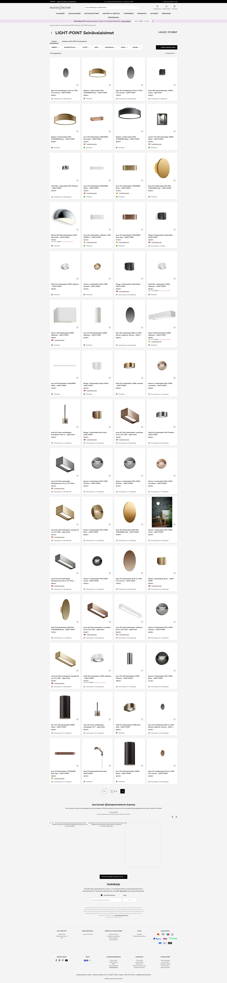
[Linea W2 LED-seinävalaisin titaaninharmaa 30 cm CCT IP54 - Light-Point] (65, 568)
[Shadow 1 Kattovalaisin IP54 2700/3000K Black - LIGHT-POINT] (129, 127)
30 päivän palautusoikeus (139, 936)
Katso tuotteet (126, 21)
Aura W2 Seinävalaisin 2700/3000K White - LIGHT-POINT (95, 187)
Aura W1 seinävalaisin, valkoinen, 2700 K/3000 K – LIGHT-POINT (97, 236)
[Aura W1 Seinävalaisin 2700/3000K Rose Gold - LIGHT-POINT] (129, 225)
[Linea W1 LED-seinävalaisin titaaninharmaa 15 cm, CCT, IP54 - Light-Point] (65, 471)
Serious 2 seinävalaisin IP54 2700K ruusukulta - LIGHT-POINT (160, 482)
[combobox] (112, 7)
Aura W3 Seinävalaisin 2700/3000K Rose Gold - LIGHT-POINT (63, 772)
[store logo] (60, 7)
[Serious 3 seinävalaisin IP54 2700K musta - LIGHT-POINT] (162, 520)
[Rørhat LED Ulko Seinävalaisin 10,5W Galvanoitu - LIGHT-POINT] (65, 225)
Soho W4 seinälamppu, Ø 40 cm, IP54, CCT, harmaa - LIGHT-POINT (129, 92)
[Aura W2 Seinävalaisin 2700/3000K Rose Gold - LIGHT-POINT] (97, 127)
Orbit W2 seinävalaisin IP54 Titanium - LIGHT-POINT (161, 433)
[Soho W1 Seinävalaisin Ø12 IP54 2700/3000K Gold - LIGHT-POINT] (162, 176)
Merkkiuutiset (139, 963)
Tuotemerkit (64, 25)
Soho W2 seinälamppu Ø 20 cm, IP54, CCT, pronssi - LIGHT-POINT (161, 772)
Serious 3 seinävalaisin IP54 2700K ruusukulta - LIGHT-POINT (160, 384)
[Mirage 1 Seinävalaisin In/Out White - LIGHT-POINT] (97, 373)
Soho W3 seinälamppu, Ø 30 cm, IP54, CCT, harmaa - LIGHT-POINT (64, 92)
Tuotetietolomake (92, 144)
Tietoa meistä (113, 960)
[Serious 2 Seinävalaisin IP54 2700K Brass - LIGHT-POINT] (97, 520)
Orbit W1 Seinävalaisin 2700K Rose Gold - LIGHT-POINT (128, 726)
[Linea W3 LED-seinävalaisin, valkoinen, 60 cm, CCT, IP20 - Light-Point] (129, 617)
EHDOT (113, 963)
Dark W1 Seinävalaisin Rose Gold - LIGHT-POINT (95, 772)
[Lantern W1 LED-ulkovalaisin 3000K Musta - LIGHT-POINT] (162, 127)
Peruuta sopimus (113, 939)
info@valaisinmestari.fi (61, 936)
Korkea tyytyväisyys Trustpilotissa (66, 1)
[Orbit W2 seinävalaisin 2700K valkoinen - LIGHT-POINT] (97, 666)
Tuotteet (54, 41)
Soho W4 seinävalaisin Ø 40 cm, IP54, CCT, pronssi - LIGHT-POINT (129, 580)
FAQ (62, 938)
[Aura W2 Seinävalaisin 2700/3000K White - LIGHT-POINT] (97, 176)
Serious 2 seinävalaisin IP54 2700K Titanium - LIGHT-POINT (95, 482)
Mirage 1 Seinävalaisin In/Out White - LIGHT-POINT (96, 384)
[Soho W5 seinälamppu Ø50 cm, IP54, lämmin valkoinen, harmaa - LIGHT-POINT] (129, 323)
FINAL (141, 21)
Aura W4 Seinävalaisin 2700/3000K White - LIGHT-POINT (63, 384)
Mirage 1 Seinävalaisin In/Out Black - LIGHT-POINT (128, 285)
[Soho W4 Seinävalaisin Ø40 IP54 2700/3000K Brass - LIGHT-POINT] (65, 617)
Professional (113, 17)
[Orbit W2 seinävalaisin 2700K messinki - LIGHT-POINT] (129, 373)
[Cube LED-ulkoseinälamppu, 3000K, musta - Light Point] (162, 79)
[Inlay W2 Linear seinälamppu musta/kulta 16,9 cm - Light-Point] (65, 422)
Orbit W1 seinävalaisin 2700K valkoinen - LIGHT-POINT (65, 285)
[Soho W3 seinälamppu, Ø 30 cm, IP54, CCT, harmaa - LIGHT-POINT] (65, 79)
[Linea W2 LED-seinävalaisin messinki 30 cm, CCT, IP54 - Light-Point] (65, 666)
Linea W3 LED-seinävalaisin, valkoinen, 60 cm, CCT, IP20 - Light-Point (129, 628)
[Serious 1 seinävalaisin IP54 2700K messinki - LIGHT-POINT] (97, 274)
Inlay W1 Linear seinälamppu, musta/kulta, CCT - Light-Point (94, 726)
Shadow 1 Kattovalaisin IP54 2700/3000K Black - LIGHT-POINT (127, 138)
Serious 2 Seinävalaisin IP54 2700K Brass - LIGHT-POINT (95, 531)
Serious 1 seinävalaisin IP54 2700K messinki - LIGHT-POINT (95, 285)
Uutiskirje (139, 934)
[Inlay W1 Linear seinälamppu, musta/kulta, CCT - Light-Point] (97, 713)
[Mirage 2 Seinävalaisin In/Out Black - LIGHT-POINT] (162, 225)
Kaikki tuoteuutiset (165, 967)
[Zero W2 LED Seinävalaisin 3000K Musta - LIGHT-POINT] (129, 761)
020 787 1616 (61, 934)
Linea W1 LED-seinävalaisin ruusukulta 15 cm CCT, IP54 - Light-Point (129, 433)
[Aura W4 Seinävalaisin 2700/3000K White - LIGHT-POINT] (65, 373)
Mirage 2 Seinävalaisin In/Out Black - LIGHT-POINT (161, 236)
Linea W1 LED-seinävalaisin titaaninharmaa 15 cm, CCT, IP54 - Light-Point (63, 482)
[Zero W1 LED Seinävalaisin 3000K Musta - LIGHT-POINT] (65, 713)
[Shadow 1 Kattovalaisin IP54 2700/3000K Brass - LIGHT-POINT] (97, 79)
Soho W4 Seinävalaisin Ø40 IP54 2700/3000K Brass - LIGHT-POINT (63, 628)
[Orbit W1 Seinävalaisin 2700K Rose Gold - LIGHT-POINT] (129, 713)
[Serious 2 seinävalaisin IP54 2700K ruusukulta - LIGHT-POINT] (162, 471)
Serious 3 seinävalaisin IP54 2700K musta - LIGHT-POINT (160, 531)
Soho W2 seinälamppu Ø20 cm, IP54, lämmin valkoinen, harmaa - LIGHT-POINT (161, 726)
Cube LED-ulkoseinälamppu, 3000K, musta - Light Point (160, 92)
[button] (77, 85)
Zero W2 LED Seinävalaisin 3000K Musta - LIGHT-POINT (127, 772)
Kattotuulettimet (91, 13)
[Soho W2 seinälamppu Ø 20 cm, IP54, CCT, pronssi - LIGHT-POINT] (162, 761)
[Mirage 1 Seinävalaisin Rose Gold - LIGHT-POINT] (97, 422)
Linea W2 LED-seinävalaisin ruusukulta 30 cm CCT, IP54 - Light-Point (96, 628)
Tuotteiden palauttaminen (113, 936)
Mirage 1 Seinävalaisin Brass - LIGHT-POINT (161, 580)
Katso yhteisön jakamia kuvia (112, 877)
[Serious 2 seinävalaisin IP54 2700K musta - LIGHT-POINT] (97, 568)
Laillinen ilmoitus (113, 962)
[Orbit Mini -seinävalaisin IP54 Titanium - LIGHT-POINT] (65, 176)
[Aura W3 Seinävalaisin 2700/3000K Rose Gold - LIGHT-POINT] (65, 761)
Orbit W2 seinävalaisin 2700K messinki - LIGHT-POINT (129, 384)
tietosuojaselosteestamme (121, 915)
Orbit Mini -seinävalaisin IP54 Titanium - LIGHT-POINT (64, 187)
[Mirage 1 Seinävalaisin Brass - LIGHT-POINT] (162, 568)
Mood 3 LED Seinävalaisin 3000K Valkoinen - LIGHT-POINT (159, 334)
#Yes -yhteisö (139, 960)
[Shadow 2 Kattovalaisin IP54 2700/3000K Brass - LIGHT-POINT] (65, 127)
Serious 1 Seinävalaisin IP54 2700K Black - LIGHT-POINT (160, 677)
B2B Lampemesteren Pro (139, 965)
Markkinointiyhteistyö (139, 967)
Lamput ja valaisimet (55, 25)
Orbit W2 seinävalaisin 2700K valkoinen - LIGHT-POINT (97, 677)
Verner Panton (165, 962)
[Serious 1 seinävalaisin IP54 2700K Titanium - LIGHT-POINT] (129, 471)
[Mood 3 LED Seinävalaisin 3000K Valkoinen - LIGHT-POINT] (162, 323)
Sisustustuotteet (165, 965)
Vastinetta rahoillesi (165, 963)
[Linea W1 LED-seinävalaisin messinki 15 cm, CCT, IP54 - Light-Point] (65, 520)
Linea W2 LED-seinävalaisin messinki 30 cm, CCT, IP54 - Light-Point (65, 677)
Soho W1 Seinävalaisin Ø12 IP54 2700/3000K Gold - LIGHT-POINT (159, 187)
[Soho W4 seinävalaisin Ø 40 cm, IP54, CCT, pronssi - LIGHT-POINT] (129, 568)
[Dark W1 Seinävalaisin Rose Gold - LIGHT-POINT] (97, 761)
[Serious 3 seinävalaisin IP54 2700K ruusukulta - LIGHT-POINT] (162, 373)
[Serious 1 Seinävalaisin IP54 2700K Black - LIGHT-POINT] (162, 666)
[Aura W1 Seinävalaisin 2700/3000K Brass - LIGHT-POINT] (129, 176)
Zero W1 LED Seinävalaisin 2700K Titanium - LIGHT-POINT (127, 677)
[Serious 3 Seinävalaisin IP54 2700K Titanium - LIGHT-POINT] (162, 617)
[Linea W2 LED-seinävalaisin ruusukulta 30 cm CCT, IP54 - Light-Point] (97, 617)
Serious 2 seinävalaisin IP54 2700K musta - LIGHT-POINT (95, 580)
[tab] (55, 47)
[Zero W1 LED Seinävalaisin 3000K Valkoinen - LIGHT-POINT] (97, 323)
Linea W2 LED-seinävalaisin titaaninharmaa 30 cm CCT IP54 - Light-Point (62, 580)
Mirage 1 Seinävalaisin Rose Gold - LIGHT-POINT (95, 433)
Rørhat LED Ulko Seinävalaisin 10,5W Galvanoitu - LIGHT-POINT (64, 236)
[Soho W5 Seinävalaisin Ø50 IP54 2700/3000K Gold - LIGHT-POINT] (129, 520)
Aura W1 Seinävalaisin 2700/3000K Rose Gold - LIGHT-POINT (128, 236)
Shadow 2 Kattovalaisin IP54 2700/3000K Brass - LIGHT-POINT (63, 138)
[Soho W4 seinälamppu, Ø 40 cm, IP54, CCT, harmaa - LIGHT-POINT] (129, 79)
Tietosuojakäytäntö (113, 965)
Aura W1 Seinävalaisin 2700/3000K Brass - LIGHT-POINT (128, 187)
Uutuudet (154, 13)
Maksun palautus (113, 938)
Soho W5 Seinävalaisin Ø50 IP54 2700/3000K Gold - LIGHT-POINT (127, 531)
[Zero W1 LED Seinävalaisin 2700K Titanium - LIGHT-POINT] (129, 666)
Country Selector (113, 967)
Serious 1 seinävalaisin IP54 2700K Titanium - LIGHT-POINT (128, 482)
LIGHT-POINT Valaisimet (74, 25)
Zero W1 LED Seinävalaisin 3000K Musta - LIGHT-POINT (63, 726)
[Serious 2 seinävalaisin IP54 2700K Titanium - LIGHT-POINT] (97, 471)
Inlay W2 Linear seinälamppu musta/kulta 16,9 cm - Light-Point (63, 433)
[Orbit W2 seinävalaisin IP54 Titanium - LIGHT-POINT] (162, 422)
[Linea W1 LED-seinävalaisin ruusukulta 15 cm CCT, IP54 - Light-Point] (129, 422)
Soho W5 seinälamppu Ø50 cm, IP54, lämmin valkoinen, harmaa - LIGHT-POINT (129, 334)
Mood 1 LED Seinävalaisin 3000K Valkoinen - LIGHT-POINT (62, 334)
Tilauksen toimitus (113, 934)
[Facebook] (56, 960)
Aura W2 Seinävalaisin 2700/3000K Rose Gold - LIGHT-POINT (95, 138)
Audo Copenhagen (165, 960)
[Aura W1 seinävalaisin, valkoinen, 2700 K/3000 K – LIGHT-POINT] (97, 225)
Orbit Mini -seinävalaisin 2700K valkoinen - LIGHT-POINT (159, 285)
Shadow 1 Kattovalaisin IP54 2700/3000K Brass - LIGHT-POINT (95, 92)
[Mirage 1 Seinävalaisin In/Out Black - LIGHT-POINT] (129, 274)
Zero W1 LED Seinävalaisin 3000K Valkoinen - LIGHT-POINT (95, 334)
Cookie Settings (139, 962)
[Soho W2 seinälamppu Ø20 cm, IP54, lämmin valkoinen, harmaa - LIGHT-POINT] (162, 713)
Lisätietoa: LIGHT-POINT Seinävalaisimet (74, 41)
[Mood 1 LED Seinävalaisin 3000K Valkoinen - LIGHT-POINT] (65, 323)
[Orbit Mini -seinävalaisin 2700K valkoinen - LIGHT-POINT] (162, 274)
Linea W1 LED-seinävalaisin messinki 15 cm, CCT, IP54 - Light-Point (65, 531)
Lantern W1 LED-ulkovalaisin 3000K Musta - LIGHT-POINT (160, 138)
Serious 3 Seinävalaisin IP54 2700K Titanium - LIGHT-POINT (160, 628)
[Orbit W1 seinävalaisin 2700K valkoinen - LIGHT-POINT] (65, 274)
